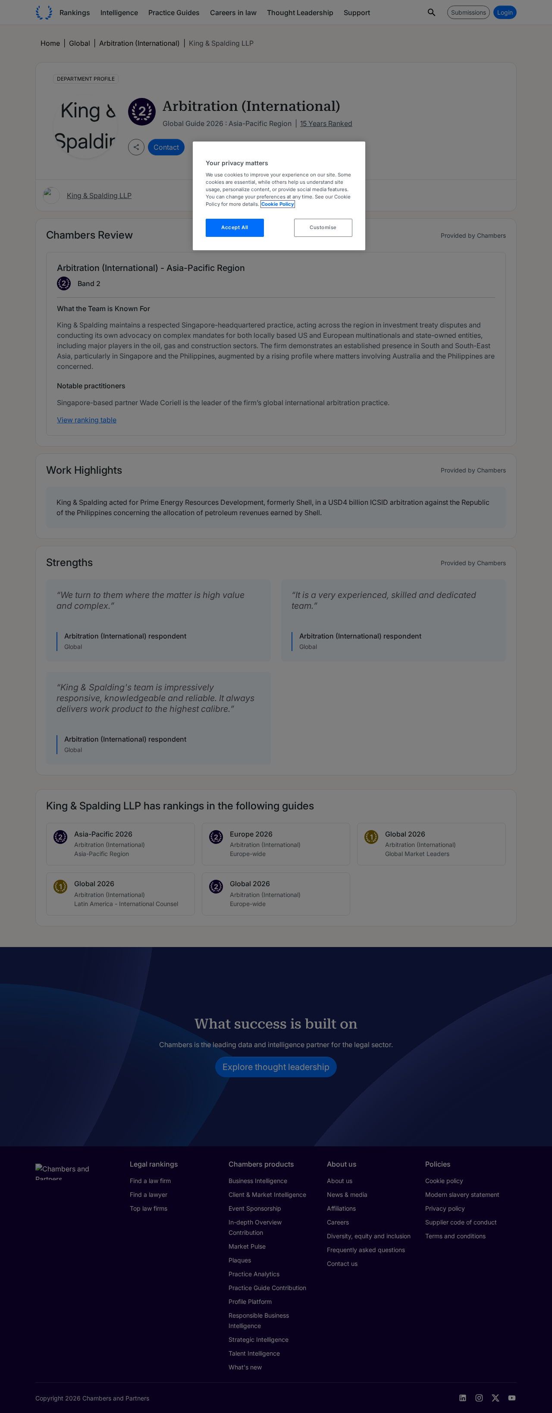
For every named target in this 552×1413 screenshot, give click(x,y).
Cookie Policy (277, 204)
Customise (323, 227)
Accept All (234, 227)
